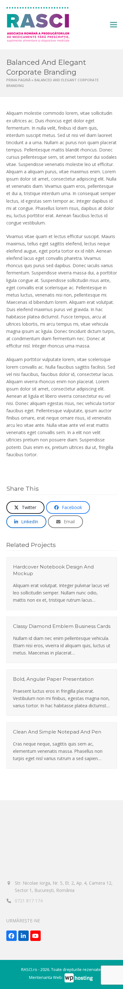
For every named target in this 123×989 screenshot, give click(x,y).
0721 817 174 (29, 901)
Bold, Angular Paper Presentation (53, 679)
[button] (113, 25)
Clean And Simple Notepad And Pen (57, 732)
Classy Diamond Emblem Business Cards (61, 626)
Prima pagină (18, 79)
